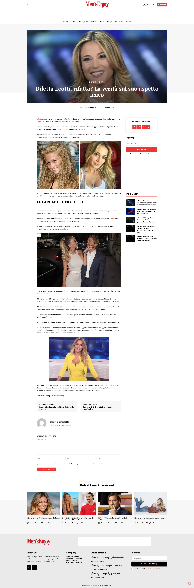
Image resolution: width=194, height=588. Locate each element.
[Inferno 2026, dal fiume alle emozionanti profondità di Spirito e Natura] (130, 211)
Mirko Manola (105, 193)
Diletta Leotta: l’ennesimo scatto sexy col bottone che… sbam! (149, 519)
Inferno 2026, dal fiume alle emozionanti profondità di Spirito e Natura (146, 211)
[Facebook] (134, 127)
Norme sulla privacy (148, 154)
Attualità (94, 569)
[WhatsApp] (148, 127)
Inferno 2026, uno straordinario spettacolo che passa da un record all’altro (147, 203)
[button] (30, 5)
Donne (92, 82)
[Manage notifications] (189, 583)
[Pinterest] (144, 127)
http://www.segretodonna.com (60, 425)
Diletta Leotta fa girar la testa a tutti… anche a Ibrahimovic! (78, 519)
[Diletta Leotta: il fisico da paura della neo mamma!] (43, 503)
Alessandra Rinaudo (107, 523)
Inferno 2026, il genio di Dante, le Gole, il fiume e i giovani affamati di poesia (146, 220)
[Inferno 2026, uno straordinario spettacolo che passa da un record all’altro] (130, 202)
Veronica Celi (69, 523)
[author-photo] (28, 523)
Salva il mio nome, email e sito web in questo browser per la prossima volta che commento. (71, 464)
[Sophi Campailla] (81, 108)
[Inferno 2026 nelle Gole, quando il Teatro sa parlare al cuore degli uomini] (130, 238)
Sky (106, 119)
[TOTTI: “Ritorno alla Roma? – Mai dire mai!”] (115, 503)
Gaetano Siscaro (34, 523)
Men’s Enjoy (60, 396)
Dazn (39, 122)
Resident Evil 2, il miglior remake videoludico (97, 408)
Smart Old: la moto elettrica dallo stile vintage (56, 408)
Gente (112, 219)
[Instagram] (34, 567)
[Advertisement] (97, 14)
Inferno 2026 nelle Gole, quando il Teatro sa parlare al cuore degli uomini (147, 238)
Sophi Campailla (90, 108)
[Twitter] (139, 127)
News (102, 82)
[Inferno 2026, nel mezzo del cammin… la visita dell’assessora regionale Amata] (130, 228)
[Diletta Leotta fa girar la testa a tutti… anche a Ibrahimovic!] (79, 503)
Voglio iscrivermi (140, 149)
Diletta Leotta (42, 119)
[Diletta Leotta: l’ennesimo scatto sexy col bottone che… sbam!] (150, 503)
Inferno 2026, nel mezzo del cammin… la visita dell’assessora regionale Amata (146, 229)
